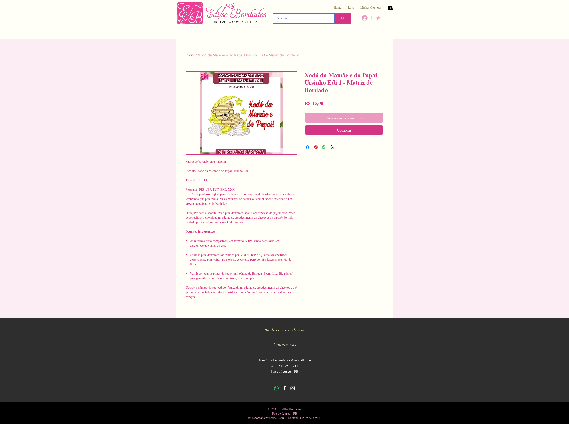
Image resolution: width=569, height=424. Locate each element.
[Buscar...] (342, 18)
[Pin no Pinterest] (316, 147)
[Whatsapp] (276, 388)
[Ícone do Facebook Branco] (284, 388)
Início (190, 55)
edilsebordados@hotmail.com (290, 360)
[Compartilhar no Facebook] (307, 147)
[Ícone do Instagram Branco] (292, 388)
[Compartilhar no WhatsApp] (324, 147)
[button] (390, 7)
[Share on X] (332, 147)
